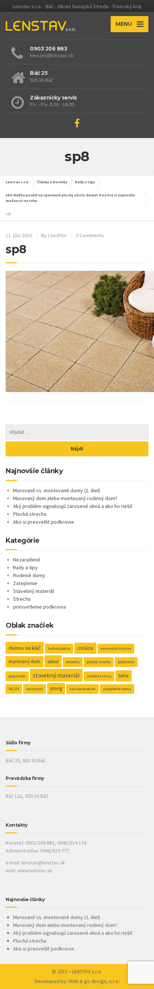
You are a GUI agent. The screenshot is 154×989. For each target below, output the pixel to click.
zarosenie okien (82, 688)
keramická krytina (116, 648)
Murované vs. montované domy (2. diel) (56, 490)
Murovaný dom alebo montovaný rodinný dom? (65, 498)
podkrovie (126, 661)
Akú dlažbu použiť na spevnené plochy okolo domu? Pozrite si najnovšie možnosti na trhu (70, 198)
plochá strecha (99, 661)
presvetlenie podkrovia (39, 606)
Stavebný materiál (33, 591)
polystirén (17, 676)
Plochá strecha (29, 514)
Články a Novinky (52, 182)
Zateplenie (25, 583)
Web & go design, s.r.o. (94, 981)
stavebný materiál (56, 675)
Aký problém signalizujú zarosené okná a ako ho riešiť (72, 506)
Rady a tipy (85, 182)
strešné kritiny (99, 676)
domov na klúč (25, 647)
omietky (73, 661)
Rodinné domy (29, 575)
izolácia (85, 648)
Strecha (22, 598)
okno (53, 661)
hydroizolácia (59, 648)
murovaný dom (24, 661)
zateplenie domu (117, 688)
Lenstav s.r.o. (18, 182)
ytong (56, 688)
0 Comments (90, 235)
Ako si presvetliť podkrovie (43, 521)
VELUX (14, 688)
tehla (123, 676)
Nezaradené (26, 559)
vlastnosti (34, 688)
